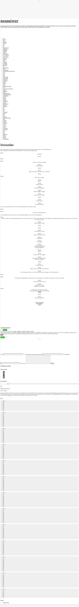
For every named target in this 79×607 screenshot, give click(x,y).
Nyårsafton (5, 80)
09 (3, 417)
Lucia (4, 73)
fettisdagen (5, 106)
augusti (4, 102)
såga (4, 133)
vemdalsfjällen (6, 139)
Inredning (5, 61)
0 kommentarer (5, 327)
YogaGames (5, 101)
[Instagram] (4, 374)
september (5, 129)
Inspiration (5, 63)
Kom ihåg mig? (28, 354)
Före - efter (5, 56)
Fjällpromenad (6, 47)
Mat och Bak (5, 77)
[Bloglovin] (4, 372)
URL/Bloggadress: (66, 354)
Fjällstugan (5, 49)
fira (3, 108)
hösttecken (5, 112)
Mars (4, 75)
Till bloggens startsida (6, 366)
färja (4, 109)
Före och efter (6, 57)
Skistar (4, 92)
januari (4, 113)
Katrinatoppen (6, 67)
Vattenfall (5, 100)
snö (3, 132)
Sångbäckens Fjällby (7, 94)
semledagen (5, 128)
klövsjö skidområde (7, 118)
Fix (3, 46)
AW (3, 38)
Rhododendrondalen (7, 86)
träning (4, 135)
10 (3, 415)
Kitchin (4, 68)
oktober (4, 121)
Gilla (5, 329)
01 (3, 410)
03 (3, 408)
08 (3, 402)
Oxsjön (4, 81)
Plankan (4, 82)
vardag (4, 137)
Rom (4, 87)
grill (3, 111)
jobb (4, 114)
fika (3, 107)
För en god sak (6, 54)
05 (3, 405)
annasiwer (9, 20)
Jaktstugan (5, 65)
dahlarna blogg (6, 602)
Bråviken (4, 43)
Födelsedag (5, 53)
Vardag (4, 99)
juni (3, 115)
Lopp (4, 72)
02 (3, 409)
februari (4, 105)
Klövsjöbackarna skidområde (9, 71)
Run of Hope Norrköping (8, 88)
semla (4, 127)
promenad (5, 122)
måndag (4, 120)
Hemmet (4, 58)
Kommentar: (23, 363)
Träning (4, 97)
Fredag (4, 52)
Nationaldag (7, 144)
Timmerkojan (5, 95)
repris (4, 125)
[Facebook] (4, 376)
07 (3, 403)
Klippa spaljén (5, 70)
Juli (3, 66)
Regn (4, 84)
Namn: (1, 354)
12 (3, 413)
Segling (4, 90)
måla (4, 119)
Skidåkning (5, 91)
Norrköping (5, 79)
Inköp (4, 60)
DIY (3, 44)
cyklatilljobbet (5, 104)
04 (3, 406)
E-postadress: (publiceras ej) (36, 354)
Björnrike (5, 42)
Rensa (4, 85)
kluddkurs (5, 116)
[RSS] (4, 378)
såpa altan (5, 134)
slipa (4, 130)
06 (3, 404)
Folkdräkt (5, 51)
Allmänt (4, 39)
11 (3, 414)
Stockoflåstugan (6, 93)
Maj (4, 74)
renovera (5, 123)
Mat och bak (5, 78)
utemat (4, 136)
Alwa (4, 40)
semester (5, 126)
